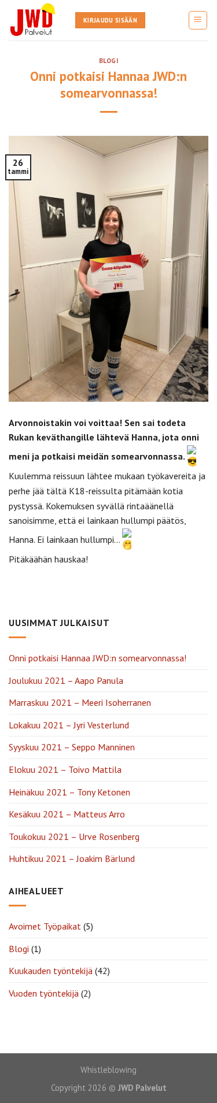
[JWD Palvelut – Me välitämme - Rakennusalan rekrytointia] (33, 20)
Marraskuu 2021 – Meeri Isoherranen (80, 702)
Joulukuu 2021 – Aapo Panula (66, 680)
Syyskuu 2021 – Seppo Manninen (72, 747)
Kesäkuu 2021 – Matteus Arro (67, 814)
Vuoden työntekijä (44, 993)
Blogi (109, 61)
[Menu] (198, 20)
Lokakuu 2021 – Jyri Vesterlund (69, 725)
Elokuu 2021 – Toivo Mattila (65, 769)
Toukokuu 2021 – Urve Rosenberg (74, 836)
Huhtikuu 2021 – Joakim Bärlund (72, 858)
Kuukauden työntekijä (51, 970)
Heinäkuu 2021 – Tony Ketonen (69, 792)
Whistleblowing (108, 1069)
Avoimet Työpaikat (45, 926)
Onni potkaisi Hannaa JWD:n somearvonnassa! (97, 658)
